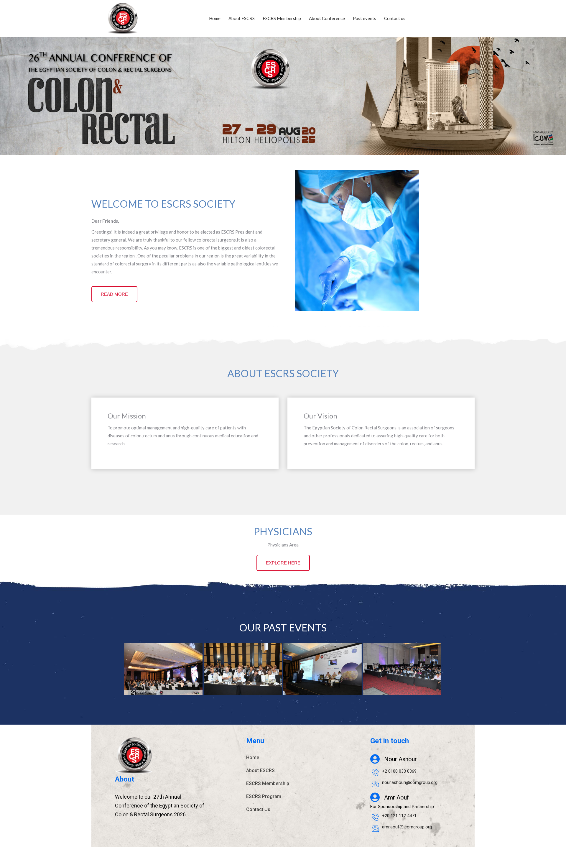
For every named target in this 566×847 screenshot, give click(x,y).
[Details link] (171, 662)
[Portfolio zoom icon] (155, 662)
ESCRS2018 (243, 677)
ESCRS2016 (402, 677)
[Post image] (163, 669)
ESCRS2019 (163, 676)
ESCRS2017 (322, 677)
